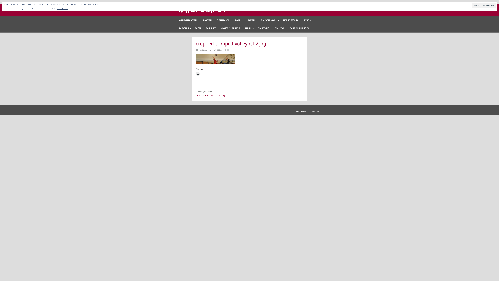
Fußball (250, 20)
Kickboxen (184, 28)
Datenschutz (301, 111)
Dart (237, 20)
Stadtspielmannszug (230, 28)
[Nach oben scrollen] (493, 275)
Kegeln (307, 20)
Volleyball (280, 28)
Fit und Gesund (290, 20)
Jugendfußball (269, 20)
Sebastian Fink (224, 50)
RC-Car (198, 28)
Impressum (315, 111)
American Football (188, 20)
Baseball (207, 20)
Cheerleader (223, 20)
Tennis (248, 28)
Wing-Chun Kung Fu (299, 28)
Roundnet (211, 28)
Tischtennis (263, 28)
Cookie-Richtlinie (62, 9)
